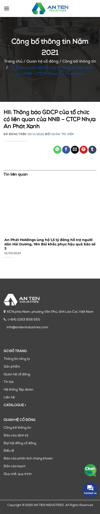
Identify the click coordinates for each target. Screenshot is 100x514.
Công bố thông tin (79, 62)
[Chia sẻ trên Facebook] (66, 150)
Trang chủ (13, 62)
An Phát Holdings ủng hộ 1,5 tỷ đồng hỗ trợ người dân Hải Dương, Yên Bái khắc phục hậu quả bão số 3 (49, 244)
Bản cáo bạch (14, 466)
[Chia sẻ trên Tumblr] (92, 150)
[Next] (95, 222)
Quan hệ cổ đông (42, 62)
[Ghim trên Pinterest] (84, 150)
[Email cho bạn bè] (75, 150)
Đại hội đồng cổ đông (20, 443)
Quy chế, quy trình (18, 474)
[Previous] (4, 222)
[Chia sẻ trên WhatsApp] (57, 150)
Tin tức (9, 382)
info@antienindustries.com (27, 327)
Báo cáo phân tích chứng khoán (28, 458)
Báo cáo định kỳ (16, 435)
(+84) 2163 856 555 (24, 319)
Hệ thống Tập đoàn (18, 389)
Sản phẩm (12, 366)
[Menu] (6, 8)
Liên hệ (9, 397)
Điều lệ (9, 450)
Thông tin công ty (17, 359)
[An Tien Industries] (50, 8)
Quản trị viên (62, 134)
